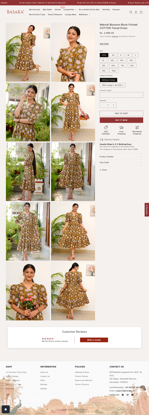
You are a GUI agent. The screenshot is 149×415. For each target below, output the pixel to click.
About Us (44, 372)
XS (113, 55)
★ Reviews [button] (147, 210)
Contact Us (45, 376)
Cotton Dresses (12, 376)
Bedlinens (10, 389)
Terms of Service (82, 384)
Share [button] (104, 170)
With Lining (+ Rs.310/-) (112, 85)
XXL (112, 60)
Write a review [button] (94, 340)
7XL (122, 65)
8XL (132, 65)
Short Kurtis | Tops (13, 384)
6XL (113, 65)
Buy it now (121, 120)
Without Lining (108, 80)
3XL (122, 60)
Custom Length (105, 90)
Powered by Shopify (80, 409)
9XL (104, 71)
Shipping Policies (82, 372)
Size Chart (104, 44)
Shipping (115, 36)
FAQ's (42, 380)
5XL (104, 65)
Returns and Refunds (83, 380)
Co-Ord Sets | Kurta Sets (16, 372)
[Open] (6, 409)
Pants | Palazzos (13, 380)
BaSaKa (70, 409)
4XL (131, 60)
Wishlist (43, 389)
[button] (69, 9)
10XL (114, 71)
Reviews (43, 384)
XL (103, 60)
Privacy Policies (81, 376)
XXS (104, 55)
